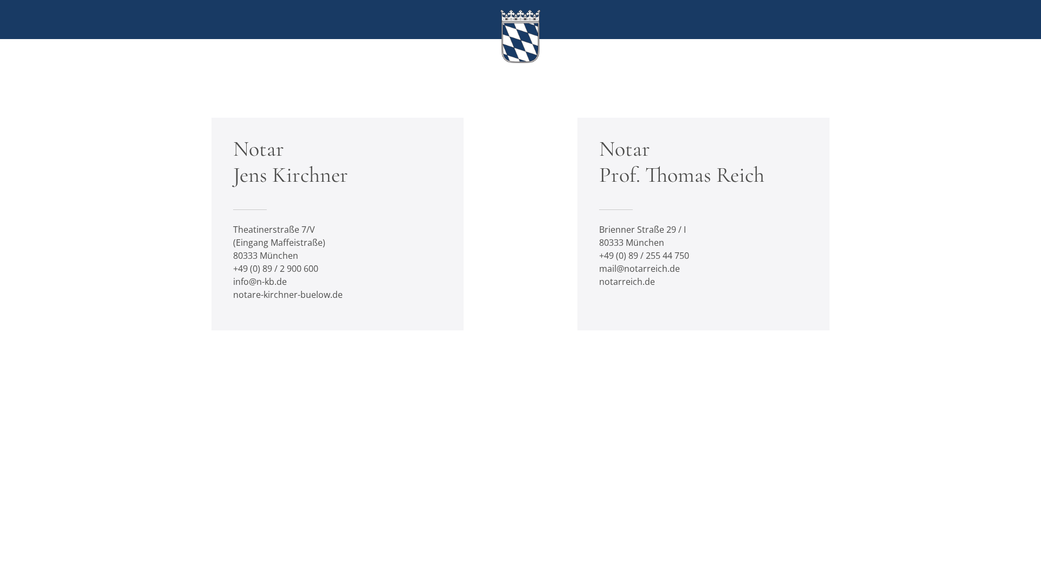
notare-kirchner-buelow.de (288, 295)
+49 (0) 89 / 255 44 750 (644, 256)
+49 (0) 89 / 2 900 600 (275, 269)
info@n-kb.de (260, 282)
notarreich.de (627, 282)
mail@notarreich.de (639, 269)
